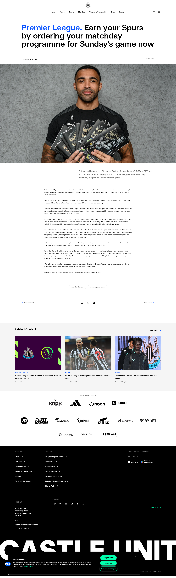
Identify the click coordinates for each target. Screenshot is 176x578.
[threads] (77, 503)
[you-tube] (60, 503)
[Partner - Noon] (97, 403)
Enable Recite (157, 571)
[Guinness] (66, 435)
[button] (8, 564)
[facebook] (82, 302)
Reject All (108, 563)
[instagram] (66, 503)
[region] (74, 563)
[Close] (136, 556)
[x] (88, 302)
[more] (158, 11)
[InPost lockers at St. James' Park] (83, 421)
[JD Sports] (24, 421)
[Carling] (103, 421)
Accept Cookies (108, 558)
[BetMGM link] (41, 421)
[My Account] (154, 11)
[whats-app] (94, 302)
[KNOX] (55, 403)
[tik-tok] (54, 503)
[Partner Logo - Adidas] (75, 403)
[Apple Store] (133, 462)
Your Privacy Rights (108, 569)
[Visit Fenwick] (62, 421)
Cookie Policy (28, 566)
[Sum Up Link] (119, 403)
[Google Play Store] (147, 462)
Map (16, 520)
